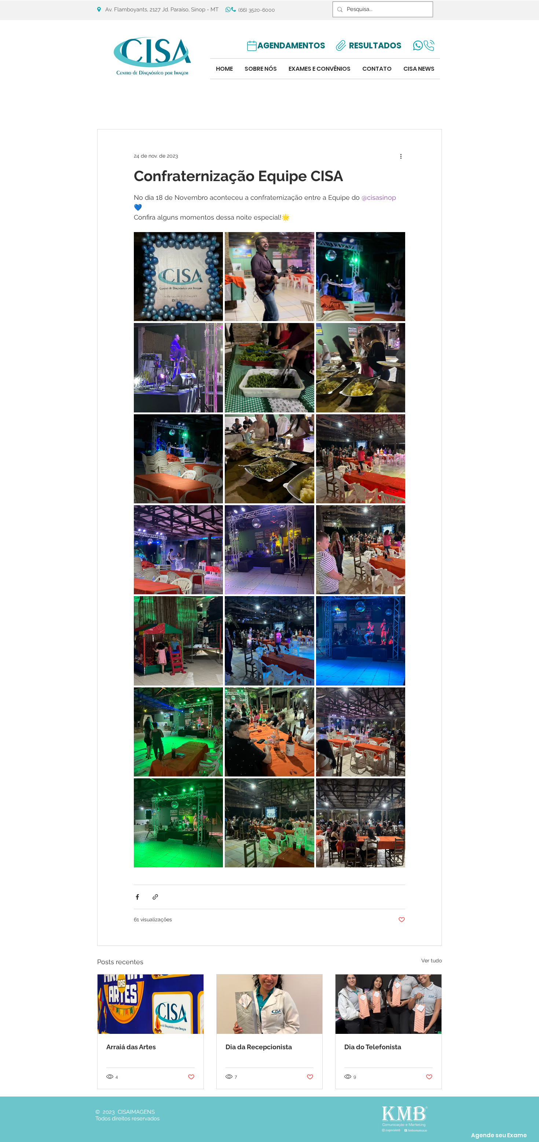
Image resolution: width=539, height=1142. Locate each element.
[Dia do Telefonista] (388, 1004)
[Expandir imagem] (178, 276)
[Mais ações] (400, 155)
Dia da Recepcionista (258, 1047)
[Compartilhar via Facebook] (137, 896)
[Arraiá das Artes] (150, 1004)
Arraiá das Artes (131, 1047)
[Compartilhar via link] (155, 896)
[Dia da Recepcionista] (270, 1004)
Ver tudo (431, 960)
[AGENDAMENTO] (251, 46)
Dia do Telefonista (372, 1047)
